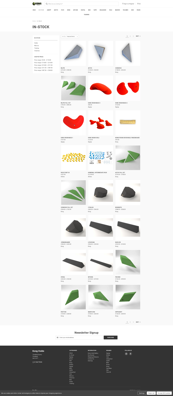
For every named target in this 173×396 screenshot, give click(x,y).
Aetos (90, 68)
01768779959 (38, 362)
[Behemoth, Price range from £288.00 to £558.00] (128, 192)
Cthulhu (91, 207)
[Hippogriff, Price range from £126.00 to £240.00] (128, 297)
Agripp (49, 10)
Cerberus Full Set (67, 207)
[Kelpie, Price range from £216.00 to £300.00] (73, 53)
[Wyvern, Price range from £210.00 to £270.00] (100, 262)
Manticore (91, 312)
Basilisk (118, 242)
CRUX (34, 10)
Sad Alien (109, 368)
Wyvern (90, 277)
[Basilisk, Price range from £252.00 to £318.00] (128, 227)
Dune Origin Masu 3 (94, 103)
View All (108, 372)
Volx (110, 10)
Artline (75, 10)
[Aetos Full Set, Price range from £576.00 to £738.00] (128, 157)
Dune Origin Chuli (93, 138)
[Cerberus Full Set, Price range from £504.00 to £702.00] (73, 192)
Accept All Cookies (164, 393)
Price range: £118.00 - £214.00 (43, 62)
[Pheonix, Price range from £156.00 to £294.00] (128, 262)
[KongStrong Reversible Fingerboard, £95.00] (128, 122)
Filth (62, 10)
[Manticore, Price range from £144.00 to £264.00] (100, 297)
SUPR (95, 10)
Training (86, 14)
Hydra (63, 277)
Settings (142, 393)
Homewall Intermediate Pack (97, 172)
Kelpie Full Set (66, 103)
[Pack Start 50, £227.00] (73, 157)
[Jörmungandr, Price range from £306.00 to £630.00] (73, 227)
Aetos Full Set (120, 172)
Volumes (125, 10)
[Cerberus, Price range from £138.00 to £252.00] (128, 53)
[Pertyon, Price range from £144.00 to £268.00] (73, 297)
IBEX (89, 10)
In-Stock (41, 10)
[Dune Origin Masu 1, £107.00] (73, 122)
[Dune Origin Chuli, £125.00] (100, 122)
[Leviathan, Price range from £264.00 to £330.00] (100, 227)
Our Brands (91, 355)
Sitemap (90, 360)
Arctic (56, 10)
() (140, 4)
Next (137, 36)
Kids (132, 10)
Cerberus (118, 68)
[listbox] (73, 36)
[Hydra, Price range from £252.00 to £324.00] (73, 262)
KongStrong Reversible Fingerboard (127, 138)
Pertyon (63, 312)
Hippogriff (118, 312)
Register (131, 4)
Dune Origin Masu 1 (67, 138)
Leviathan (91, 242)
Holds (36, 43)
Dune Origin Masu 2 (121, 103)
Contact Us (91, 359)
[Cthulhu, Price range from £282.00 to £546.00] (100, 192)
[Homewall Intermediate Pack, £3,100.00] (100, 157)
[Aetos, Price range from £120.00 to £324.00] (100, 53)
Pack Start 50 (65, 172)
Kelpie (63, 68)
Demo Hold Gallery (93, 353)
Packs (138, 10)
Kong (68, 10)
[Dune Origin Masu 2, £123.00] (128, 88)
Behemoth (118, 207)
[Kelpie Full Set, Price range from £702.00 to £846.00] (73, 88)
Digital (83, 10)
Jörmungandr (65, 242)
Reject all (151, 393)
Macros (117, 10)
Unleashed (103, 10)
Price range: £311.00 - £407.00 (43, 68)
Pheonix (117, 277)
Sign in (126, 4)
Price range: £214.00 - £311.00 (43, 65)
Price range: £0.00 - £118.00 (42, 60)
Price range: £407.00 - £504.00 (43, 70)
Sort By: (64, 36)
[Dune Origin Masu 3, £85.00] (100, 88)
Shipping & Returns (93, 357)
